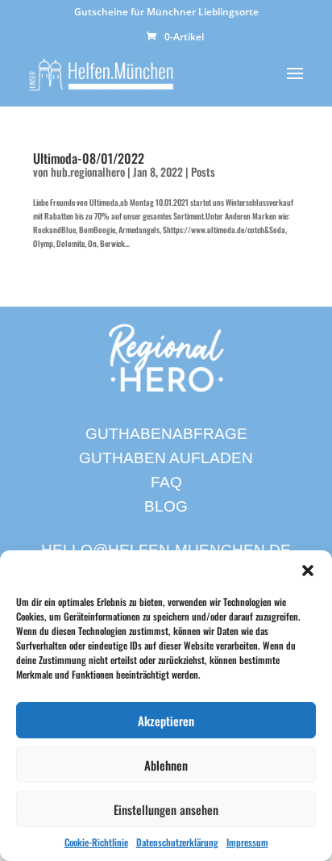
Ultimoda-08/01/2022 (88, 158)
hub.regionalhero (88, 171)
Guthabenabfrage (166, 433)
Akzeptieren (166, 720)
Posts (203, 171)
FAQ (166, 482)
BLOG (166, 506)
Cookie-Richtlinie (96, 842)
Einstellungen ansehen (166, 809)
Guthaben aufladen (166, 457)
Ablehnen (166, 765)
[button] (308, 570)
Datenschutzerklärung (177, 842)
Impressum (247, 842)
